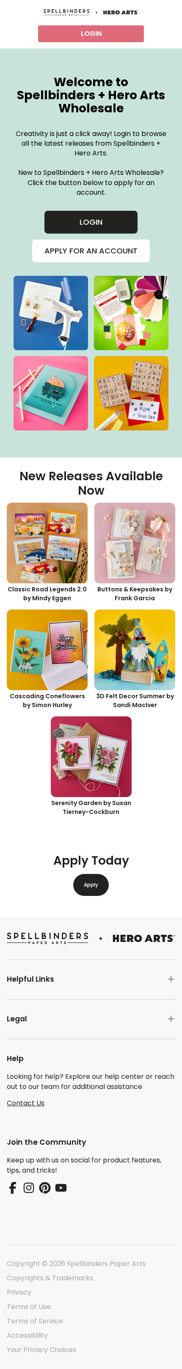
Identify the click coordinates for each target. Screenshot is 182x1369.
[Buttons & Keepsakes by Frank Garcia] (134, 543)
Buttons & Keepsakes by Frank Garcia (134, 593)
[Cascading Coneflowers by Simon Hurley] (47, 650)
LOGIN (91, 33)
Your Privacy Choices (41, 1350)
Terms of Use (29, 1307)
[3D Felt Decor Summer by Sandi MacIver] (134, 650)
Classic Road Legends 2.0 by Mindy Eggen (47, 593)
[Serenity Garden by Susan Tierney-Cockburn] (91, 756)
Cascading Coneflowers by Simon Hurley (47, 700)
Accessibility (27, 1335)
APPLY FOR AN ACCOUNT (91, 250)
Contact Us (25, 1103)
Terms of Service (35, 1321)
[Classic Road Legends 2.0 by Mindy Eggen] (47, 543)
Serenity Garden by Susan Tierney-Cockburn (91, 807)
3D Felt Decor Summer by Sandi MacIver (135, 700)
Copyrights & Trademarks (50, 1278)
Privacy (19, 1292)
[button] (91, 979)
